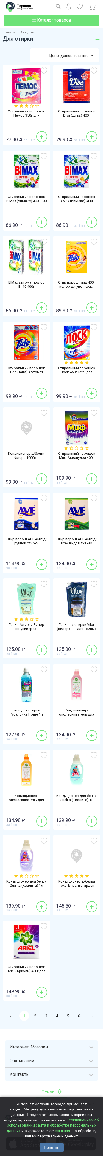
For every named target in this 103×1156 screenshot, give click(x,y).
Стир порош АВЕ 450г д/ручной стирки (26, 541)
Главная (9, 32)
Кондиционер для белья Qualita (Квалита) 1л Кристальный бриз (76, 800)
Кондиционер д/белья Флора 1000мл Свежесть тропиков (26, 457)
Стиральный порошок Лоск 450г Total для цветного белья (76, 372)
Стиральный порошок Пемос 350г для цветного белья (26, 115)
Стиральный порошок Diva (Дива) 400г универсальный (76, 115)
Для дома (28, 32)
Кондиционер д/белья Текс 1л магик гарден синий (76, 885)
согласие (63, 1131)
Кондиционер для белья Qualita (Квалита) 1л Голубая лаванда (26, 885)
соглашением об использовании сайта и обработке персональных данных (53, 1125)
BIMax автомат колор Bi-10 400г (26, 284)
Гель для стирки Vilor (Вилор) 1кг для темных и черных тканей (76, 629)
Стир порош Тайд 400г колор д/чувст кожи (76, 284)
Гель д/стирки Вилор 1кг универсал (26, 627)
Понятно (51, 1147)
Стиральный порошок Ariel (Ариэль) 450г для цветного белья (26, 971)
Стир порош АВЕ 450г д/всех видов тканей (76, 541)
